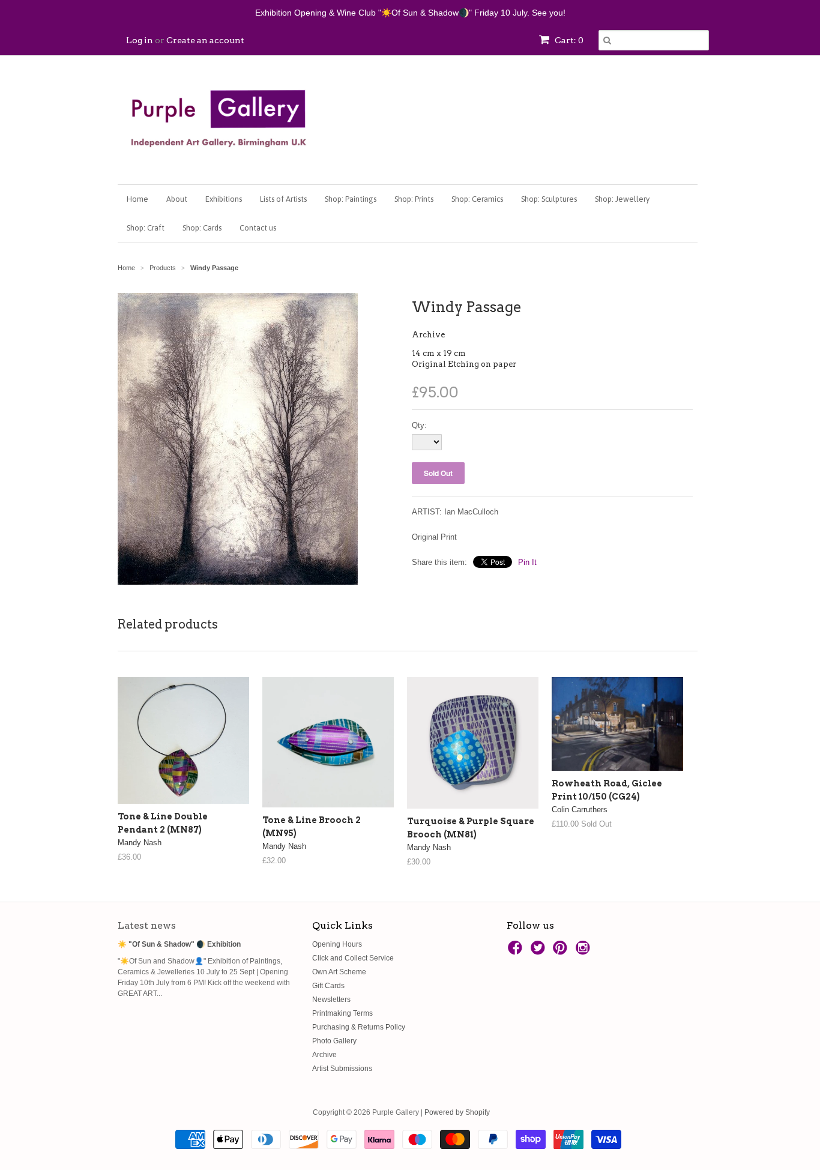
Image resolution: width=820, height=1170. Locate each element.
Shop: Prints (413, 199)
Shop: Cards (202, 227)
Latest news (147, 925)
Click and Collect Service (353, 958)
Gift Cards (328, 986)
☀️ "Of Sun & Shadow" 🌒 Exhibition (179, 944)
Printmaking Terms (342, 1013)
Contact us (258, 227)
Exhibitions (223, 199)
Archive (428, 334)
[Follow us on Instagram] (585, 951)
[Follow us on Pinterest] (562, 951)
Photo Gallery (334, 1041)
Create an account (205, 40)
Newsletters (331, 999)
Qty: (419, 425)
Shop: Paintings (350, 199)
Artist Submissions (342, 1068)
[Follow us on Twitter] (540, 951)
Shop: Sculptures (549, 199)
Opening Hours (337, 944)
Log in (139, 40)
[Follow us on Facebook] (517, 951)
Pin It (527, 562)
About (176, 199)
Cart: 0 (568, 40)
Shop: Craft (145, 227)
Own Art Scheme (339, 972)
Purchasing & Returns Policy (358, 1027)
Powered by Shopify (457, 1112)
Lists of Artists (283, 199)
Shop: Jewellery (622, 199)
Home (137, 199)
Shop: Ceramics (477, 199)
